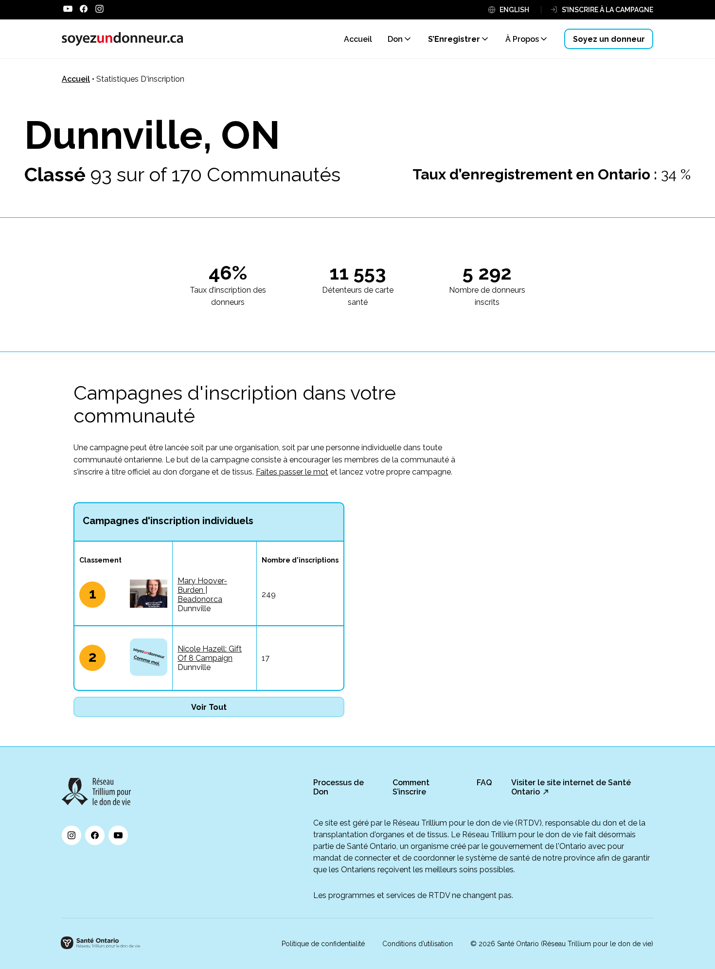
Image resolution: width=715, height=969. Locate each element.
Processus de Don (338, 787)
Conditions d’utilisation (417, 944)
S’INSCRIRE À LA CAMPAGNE (607, 10)
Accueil (76, 79)
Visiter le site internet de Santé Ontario (571, 787)
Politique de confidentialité (323, 944)
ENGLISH (514, 10)
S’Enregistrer (454, 39)
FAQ (484, 782)
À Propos (522, 39)
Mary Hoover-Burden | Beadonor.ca (202, 590)
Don (395, 39)
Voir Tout (209, 707)
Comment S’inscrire (411, 787)
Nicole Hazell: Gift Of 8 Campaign (210, 653)
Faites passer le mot (292, 471)
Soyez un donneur (609, 39)
